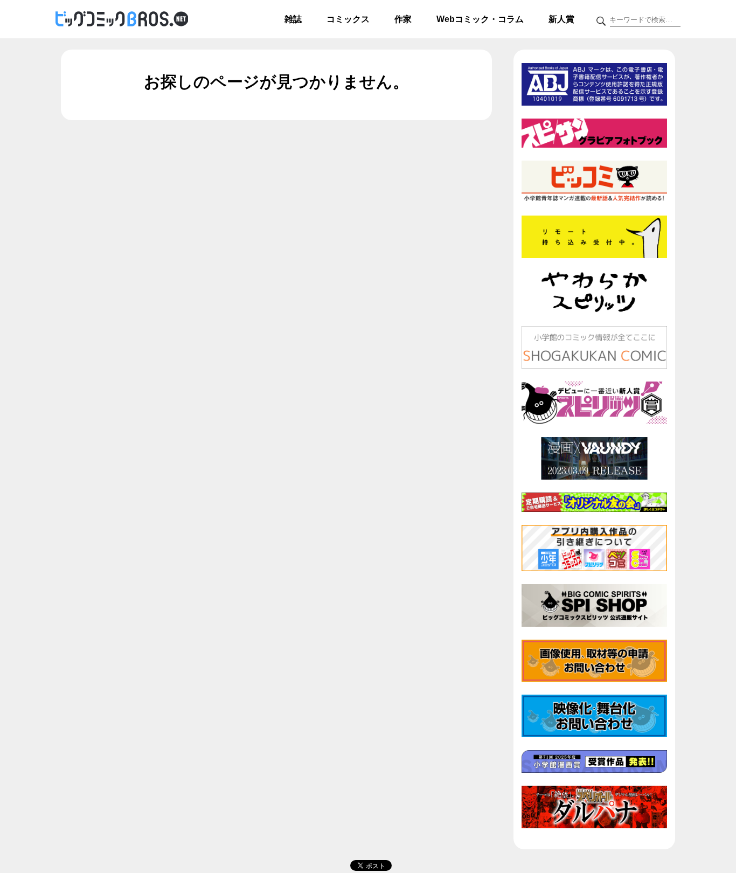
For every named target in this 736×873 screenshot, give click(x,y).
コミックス (348, 19)
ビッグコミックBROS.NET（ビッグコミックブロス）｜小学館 (121, 19)
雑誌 (293, 19)
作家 (403, 19)
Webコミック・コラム (480, 19)
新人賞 (561, 19)
